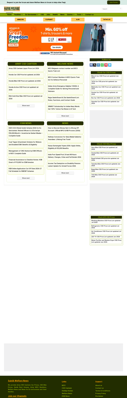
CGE (42, 15)
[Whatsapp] (102, 65)
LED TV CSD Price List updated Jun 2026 (105, 237)
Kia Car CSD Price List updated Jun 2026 (105, 98)
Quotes (70, 15)
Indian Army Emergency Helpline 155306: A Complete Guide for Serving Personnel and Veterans (63, 88)
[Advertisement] (106, 124)
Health (55, 15)
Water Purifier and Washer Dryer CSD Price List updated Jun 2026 (106, 241)
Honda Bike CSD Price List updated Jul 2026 (25, 81)
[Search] (121, 9)
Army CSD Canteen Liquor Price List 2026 (24, 68)
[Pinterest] (106, 65)
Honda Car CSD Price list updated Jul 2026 (24, 75)
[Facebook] (91, 65)
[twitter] (94, 65)
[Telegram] (109, 65)
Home (9, 15)
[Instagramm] (98, 65)
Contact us (89, 15)
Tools (79, 15)
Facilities (17, 15)
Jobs (48, 15)
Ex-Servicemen (30, 15)
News (62, 15)
